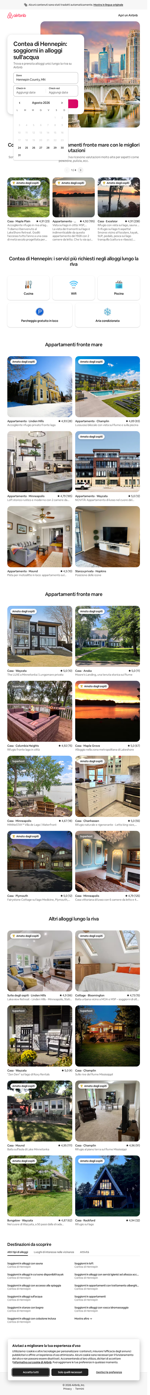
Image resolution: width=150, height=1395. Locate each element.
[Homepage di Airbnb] (16, 15)
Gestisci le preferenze (109, 1372)
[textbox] (29, 92)
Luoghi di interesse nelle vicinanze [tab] (54, 1252)
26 (33, 147)
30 (62, 147)
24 (19, 147)
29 (55, 147)
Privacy (67, 1388)
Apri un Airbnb (128, 15)
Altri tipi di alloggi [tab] (17, 1252)
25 (26, 147)
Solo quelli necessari (70, 1372)
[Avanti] (80, 170)
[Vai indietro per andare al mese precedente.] (20, 103)
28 (47, 147)
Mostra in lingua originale (108, 4)
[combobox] (45, 79)
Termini (79, 1388)
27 (40, 147)
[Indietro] (67, 170)
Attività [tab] (84, 1252)
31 (19, 155)
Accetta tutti (31, 1372)
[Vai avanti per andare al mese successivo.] (62, 103)
